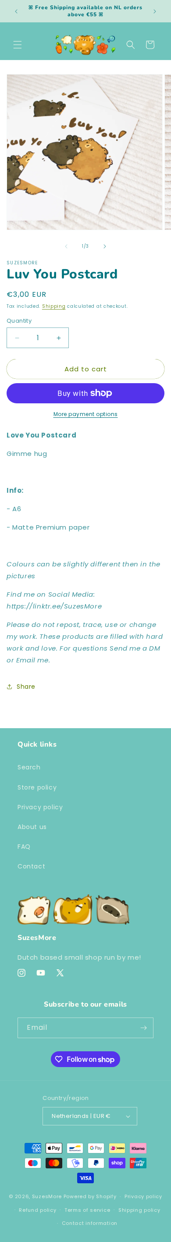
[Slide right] (104, 246)
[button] (17, 44)
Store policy (37, 787)
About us (32, 826)
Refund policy (37, 1210)
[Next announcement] (154, 11)
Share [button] (26, 686)
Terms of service (87, 1210)
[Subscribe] (143, 1028)
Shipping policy (139, 1210)
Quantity (19, 321)
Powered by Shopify (90, 1196)
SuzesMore (47, 1196)
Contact (31, 866)
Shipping (54, 306)
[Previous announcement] (16, 11)
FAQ (24, 846)
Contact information (90, 1223)
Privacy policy (40, 807)
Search (29, 767)
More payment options (85, 414)
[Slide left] (66, 246)
